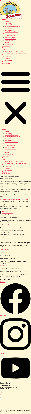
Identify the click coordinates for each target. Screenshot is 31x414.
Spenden (7, 21)
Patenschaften (9, 30)
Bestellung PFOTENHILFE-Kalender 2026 (15, 53)
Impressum (3, 392)
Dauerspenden (9, 23)
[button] (15, 97)
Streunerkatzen (9, 44)
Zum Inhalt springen (5, 1)
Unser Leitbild (8, 56)
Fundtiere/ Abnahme (10, 39)
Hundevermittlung (10, 35)
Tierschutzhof (6, 46)
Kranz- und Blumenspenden (12, 26)
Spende (4, 19)
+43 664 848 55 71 (5, 250)
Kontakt (4, 62)
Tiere (3, 33)
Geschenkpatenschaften (11, 32)
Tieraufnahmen (9, 41)
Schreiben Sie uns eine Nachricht (9, 266)
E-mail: (7, 253)
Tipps (3, 49)
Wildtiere (7, 42)
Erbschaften (8, 28)
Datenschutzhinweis (5, 395)
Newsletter (8, 58)
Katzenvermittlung (10, 37)
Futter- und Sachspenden (11, 25)
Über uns (4, 55)
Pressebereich (8, 60)
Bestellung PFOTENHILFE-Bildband (14, 51)
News (3, 48)
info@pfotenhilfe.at (5, 225)
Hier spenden (6, 63)
